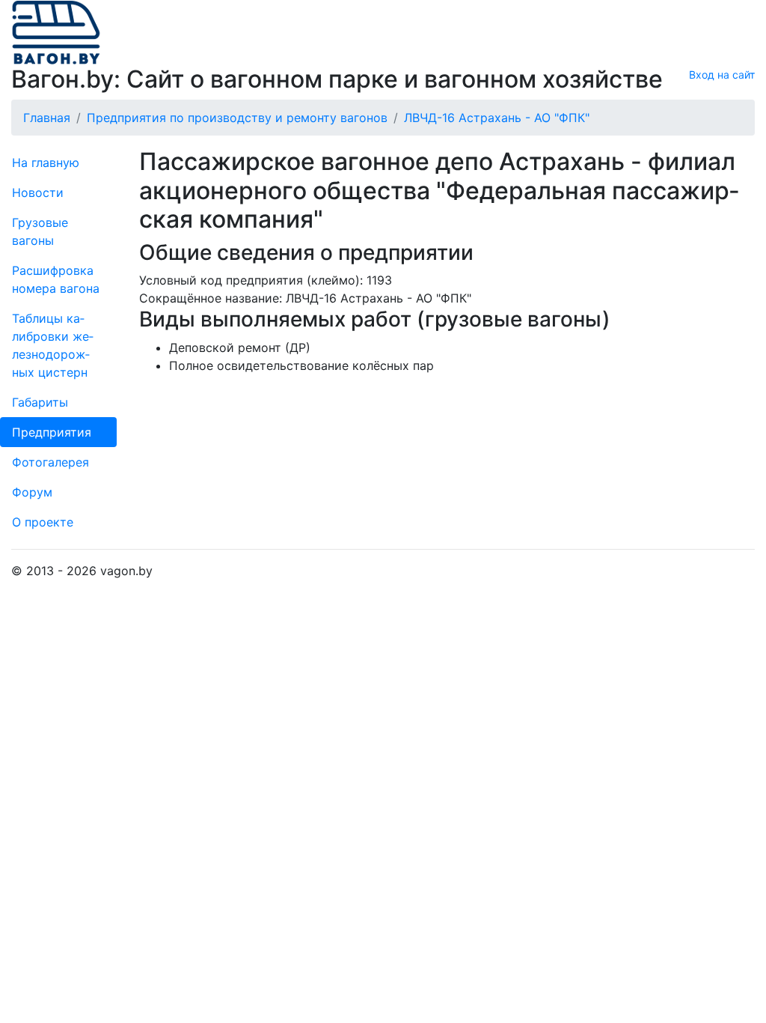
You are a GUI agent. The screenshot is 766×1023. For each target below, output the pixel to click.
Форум (32, 492)
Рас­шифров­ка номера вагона (55, 279)
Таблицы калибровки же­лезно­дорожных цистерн (53, 345)
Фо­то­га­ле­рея (50, 462)
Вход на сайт (722, 74)
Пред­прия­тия (51, 432)
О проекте (42, 521)
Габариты (40, 402)
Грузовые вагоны (40, 231)
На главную (45, 162)
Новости (38, 192)
